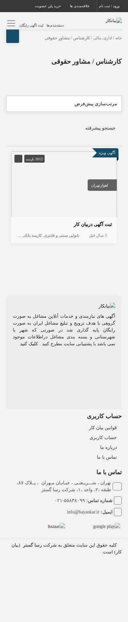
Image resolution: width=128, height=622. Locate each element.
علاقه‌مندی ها (80, 6)
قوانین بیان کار (103, 427)
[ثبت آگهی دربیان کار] (64, 185)
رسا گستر (32, 545)
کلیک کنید (29, 343)
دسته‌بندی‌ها (55, 25)
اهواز (104, 185)
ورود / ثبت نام (109, 6)
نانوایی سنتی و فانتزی (61, 235)
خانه (118, 38)
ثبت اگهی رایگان (31, 25)
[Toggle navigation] (10, 23)
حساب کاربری (103, 437)
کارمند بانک (33, 235)
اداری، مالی (102, 38)
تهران (95, 185)
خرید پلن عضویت (48, 6)
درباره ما (108, 447)
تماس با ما (107, 457)
